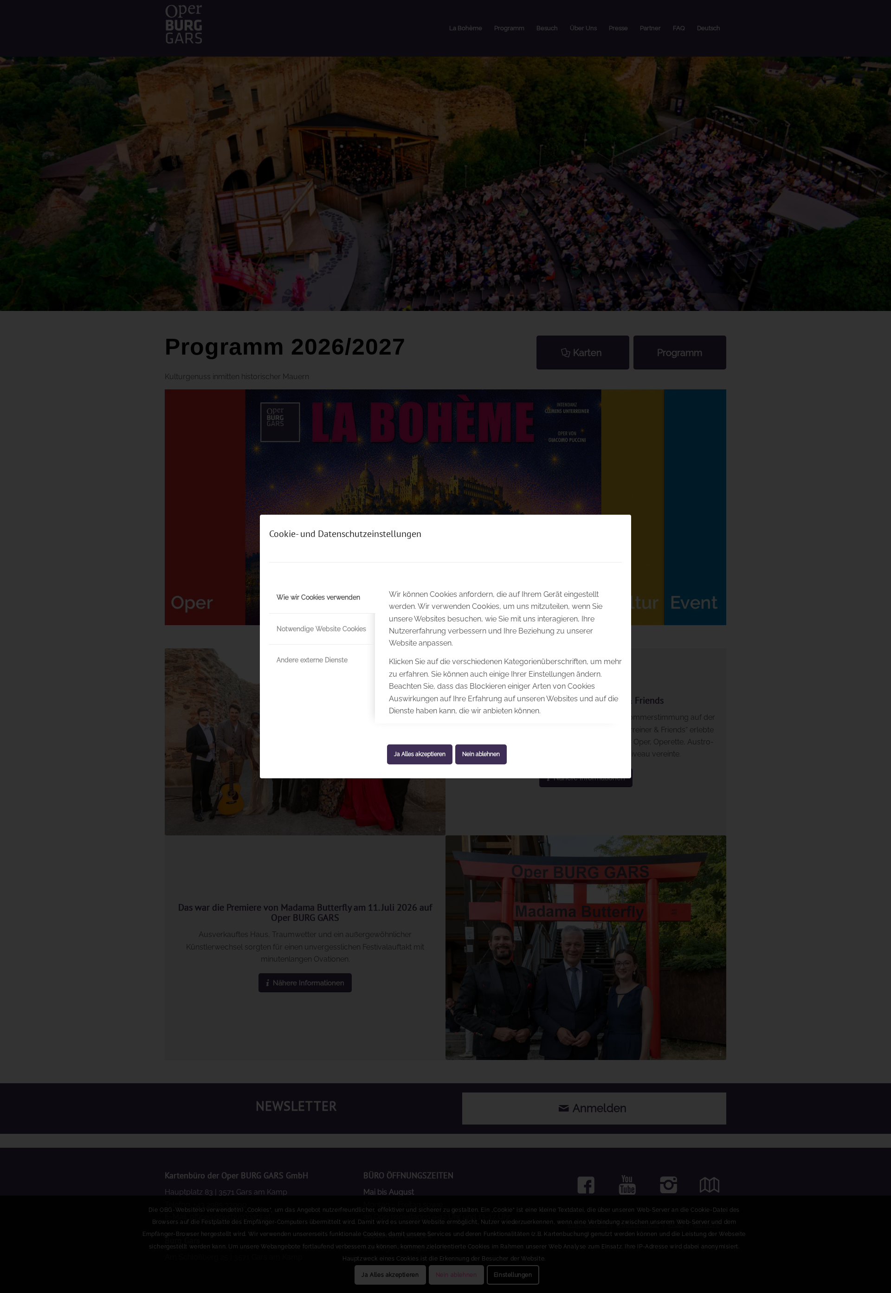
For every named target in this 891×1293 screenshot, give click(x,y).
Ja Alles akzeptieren (420, 754)
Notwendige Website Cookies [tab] (321, 629)
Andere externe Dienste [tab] (312, 660)
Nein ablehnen (481, 754)
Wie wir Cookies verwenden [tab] (318, 597)
